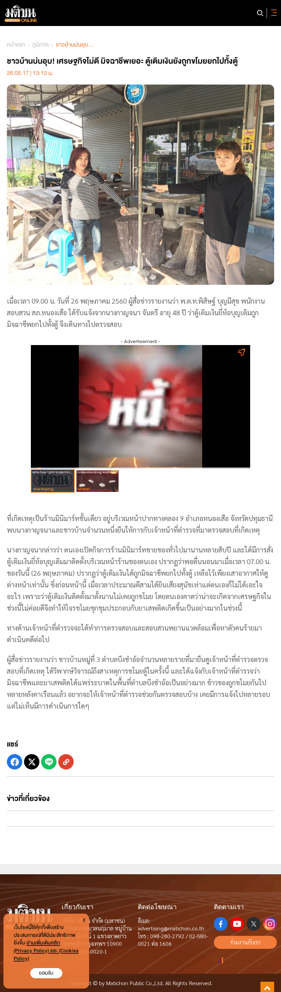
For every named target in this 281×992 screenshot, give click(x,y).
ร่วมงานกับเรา (245, 942)
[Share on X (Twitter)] (31, 762)
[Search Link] (260, 13)
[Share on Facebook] (14, 762)
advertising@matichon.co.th (171, 928)
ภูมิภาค (40, 45)
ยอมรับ (46, 973)
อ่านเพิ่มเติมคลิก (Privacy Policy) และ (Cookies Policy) (46, 951)
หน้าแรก (16, 45)
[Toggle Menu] (273, 13)
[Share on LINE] (49, 762)
